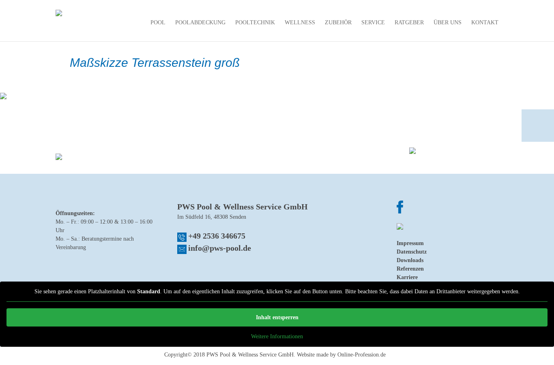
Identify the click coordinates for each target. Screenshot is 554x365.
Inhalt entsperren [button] (277, 317)
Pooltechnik (255, 23)
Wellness (300, 23)
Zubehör (338, 23)
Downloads (410, 260)
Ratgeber (409, 23)
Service (373, 23)
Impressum (410, 243)
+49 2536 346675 (216, 235)
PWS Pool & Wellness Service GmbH (250, 355)
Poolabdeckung (200, 23)
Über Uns (448, 23)
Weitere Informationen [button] (277, 336)
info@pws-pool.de (219, 247)
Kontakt (484, 23)
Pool (157, 23)
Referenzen (410, 269)
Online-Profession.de (361, 355)
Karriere (407, 277)
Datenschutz (412, 252)
